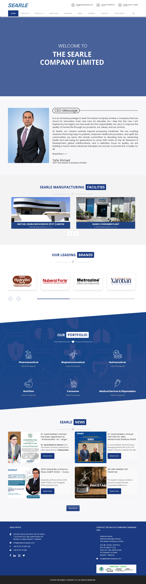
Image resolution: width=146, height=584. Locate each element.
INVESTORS (53, 13)
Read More (73, 508)
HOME (13, 13)
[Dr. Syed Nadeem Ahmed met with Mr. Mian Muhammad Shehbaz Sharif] (90, 447)
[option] (39, 212)
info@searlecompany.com (110, 559)
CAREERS (91, 13)
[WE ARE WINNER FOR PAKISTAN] (90, 482)
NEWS (80, 13)
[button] (19, 299)
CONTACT (105, 13)
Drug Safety (120, 13)
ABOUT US (25, 13)
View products (28, 366)
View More (49, 227)
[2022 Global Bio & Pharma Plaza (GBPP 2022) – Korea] (24, 482)
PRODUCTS (39, 13)
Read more (47, 456)
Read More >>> (59, 153)
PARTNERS (68, 13)
